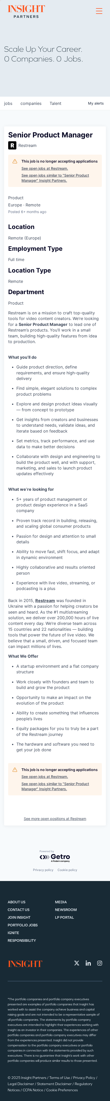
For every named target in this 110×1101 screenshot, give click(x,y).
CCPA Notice (33, 1090)
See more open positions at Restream (55, 818)
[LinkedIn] (88, 963)
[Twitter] (76, 963)
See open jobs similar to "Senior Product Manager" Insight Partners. (55, 178)
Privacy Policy (84, 1078)
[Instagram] (99, 963)
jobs (8, 103)
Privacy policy (43, 870)
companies (30, 103)
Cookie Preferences (62, 1090)
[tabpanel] (55, 531)
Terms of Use (60, 1078)
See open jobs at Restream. (44, 168)
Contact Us (18, 910)
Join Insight (19, 917)
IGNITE (13, 933)
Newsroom (66, 910)
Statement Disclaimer (54, 1084)
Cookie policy (67, 870)
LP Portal (64, 917)
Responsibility (22, 940)
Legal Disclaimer (21, 1084)
